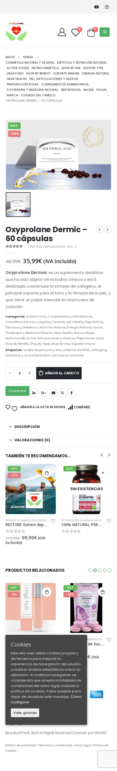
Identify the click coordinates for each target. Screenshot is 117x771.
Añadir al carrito (62, 373)
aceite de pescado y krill (42, 350)
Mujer (89, 333)
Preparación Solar (89, 338)
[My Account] (62, 32)
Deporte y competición (20, 520)
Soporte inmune (83, 343)
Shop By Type (40, 343)
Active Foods (36, 316)
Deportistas (94, 322)
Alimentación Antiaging (96, 520)
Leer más (102, 473)
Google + (43, 392)
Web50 (100, 732)
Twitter (62, 392)
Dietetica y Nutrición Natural (44, 327)
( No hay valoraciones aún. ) (52, 246)
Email (53, 392)
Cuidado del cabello (67, 322)
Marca (78, 333)
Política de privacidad (20, 745)
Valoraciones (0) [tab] (32, 440)
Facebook (71, 392)
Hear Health (63, 333)
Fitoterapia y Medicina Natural (28, 333)
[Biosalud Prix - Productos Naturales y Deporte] (16, 32)
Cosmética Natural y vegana (27, 322)
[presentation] (101, 455)
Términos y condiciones (55, 745)
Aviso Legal (83, 745)
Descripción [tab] (27, 426)
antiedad (12, 355)
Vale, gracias (25, 712)
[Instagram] (106, 7)
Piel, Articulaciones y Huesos (53, 338)
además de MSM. (76, 350)
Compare (17, 390)
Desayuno (13, 327)
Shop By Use (60, 343)
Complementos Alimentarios (70, 316)
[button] (90, 570)
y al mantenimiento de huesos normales (52, 355)
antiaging (99, 350)
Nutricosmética (17, 338)
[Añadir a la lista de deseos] (53, 521)
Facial (97, 327)
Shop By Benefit (16, 343)
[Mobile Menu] (105, 32)
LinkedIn (33, 392)
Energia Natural (79, 327)
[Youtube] (96, 7)
